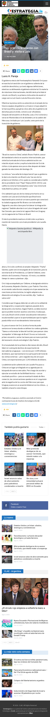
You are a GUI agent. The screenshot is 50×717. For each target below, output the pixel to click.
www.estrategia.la (9, 404)
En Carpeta (9, 42)
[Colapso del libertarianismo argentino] (7, 683)
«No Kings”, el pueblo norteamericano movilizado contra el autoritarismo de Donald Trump (29, 633)
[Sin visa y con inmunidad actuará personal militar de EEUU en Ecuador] (36, 469)
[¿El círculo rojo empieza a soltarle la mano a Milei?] (25, 591)
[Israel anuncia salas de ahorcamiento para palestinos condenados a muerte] (14, 469)
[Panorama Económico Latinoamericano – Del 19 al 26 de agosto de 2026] (7, 673)
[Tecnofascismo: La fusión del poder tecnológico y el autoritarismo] (7, 539)
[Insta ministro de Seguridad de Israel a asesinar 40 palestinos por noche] (7, 694)
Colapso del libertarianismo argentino (29, 681)
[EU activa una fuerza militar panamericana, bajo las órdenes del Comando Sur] (7, 662)
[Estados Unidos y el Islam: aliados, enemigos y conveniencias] (14, 439)
